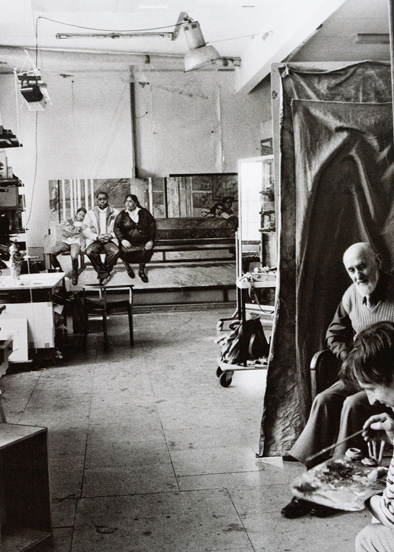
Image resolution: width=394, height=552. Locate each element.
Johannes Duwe (153, 6)
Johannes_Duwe (248, 6)
